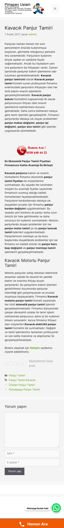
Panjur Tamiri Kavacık (22, 380)
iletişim (35, 347)
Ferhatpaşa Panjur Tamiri (24, 389)
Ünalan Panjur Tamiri (22, 384)
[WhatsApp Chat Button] (56, 508)
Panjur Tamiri (17, 375)
